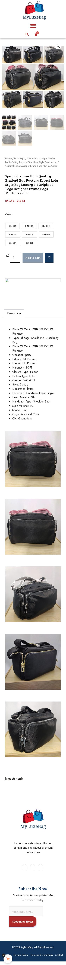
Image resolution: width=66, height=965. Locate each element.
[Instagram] (32, 867)
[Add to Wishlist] (49, 258)
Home (8, 158)
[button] (33, 25)
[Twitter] (40, 867)
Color (8, 214)
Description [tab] (14, 313)
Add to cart (32, 257)
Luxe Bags (19, 158)
